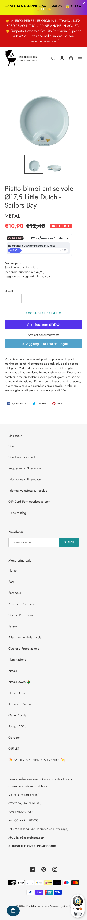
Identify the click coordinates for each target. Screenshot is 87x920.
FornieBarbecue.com (37, 906)
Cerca (12, 446)
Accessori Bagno (19, 704)
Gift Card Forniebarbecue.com (29, 501)
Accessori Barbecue (21, 604)
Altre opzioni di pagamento (43, 335)
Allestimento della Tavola (24, 637)
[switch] (78, 914)
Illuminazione (17, 659)
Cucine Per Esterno (21, 615)
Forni (11, 581)
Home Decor (17, 693)
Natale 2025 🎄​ (19, 682)
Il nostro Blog (17, 512)
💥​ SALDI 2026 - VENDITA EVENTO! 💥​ (36, 760)
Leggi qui (10, 276)
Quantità (9, 291)
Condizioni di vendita (23, 457)
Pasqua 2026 (17, 726)
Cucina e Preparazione (23, 648)
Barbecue (14, 592)
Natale (12, 670)
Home (12, 570)
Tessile (12, 626)
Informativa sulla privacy (24, 479)
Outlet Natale (17, 715)
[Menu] (79, 58)
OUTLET (13, 748)
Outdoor (14, 737)
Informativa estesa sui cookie (27, 490)
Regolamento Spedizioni (25, 468)
